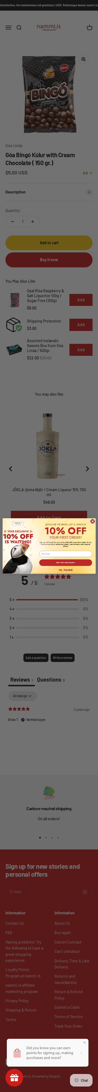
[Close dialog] (92, 521)
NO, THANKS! (65, 570)
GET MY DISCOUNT (65, 562)
